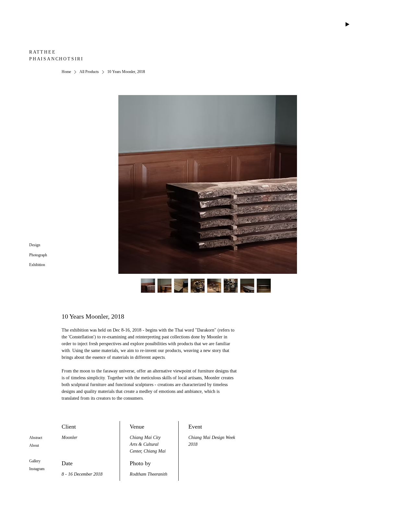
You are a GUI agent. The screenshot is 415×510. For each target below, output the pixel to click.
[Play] (347, 24)
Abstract (35, 437)
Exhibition (37, 264)
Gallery (35, 461)
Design (34, 245)
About (34, 445)
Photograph (38, 255)
